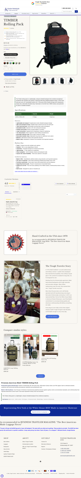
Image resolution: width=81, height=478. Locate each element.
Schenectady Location (28, 444)
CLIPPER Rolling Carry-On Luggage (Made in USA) (30, 362)
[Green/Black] (13, 63)
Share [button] (6, 91)
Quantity (5, 66)
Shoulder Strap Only (10, 57)
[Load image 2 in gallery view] (45, 81)
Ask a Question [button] (60, 183)
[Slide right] (76, 81)
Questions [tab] (15, 191)
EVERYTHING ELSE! (8, 456)
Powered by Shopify (31, 473)
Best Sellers (6, 441)
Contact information (70, 473)
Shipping (5, 45)
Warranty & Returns (46, 444)
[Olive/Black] (16, 63)
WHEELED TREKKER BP (10, 208)
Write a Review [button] (71, 183)
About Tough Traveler (28, 441)
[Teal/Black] (10, 63)
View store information (10, 83)
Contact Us (44, 441)
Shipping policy (62, 473)
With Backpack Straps (10, 54)
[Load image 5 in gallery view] (70, 81)
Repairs (43, 446)
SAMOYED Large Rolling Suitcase (11, 369)
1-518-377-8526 (64, 452)
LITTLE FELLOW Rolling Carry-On (48, 359)
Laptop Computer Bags (9, 454)
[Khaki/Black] (19, 63)
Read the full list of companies (39, 412)
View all (40, 376)
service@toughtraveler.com (67, 455)
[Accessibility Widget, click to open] (2, 475)
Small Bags (6, 451)
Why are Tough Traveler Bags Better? (30, 447)
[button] (8, 13)
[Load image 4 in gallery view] (62, 81)
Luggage (6, 444)
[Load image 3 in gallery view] (53, 81)
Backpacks (6, 446)
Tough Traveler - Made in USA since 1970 (18, 473)
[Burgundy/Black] (5, 63)
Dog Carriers (7, 449)
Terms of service (53, 473)
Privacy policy (46, 473)
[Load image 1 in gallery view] (36, 81)
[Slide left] (30, 81)
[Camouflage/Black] (8, 63)
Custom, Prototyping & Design (48, 449)
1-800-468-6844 (66, 8)
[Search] (76, 11)
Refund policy (39, 473)
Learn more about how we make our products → (26, 171)
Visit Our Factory (52, 316)
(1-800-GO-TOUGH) (65, 450)
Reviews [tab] (7, 191)
